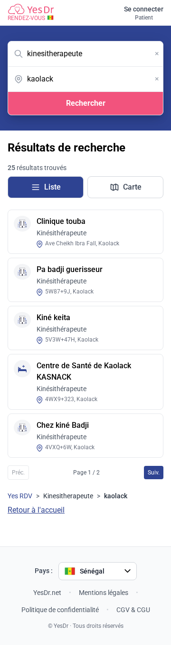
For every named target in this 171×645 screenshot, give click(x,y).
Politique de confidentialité (60, 610)
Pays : (44, 570)
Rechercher (85, 103)
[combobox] (85, 53)
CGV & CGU (133, 610)
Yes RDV (20, 496)
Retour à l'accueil (36, 509)
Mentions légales (103, 592)
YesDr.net (47, 592)
